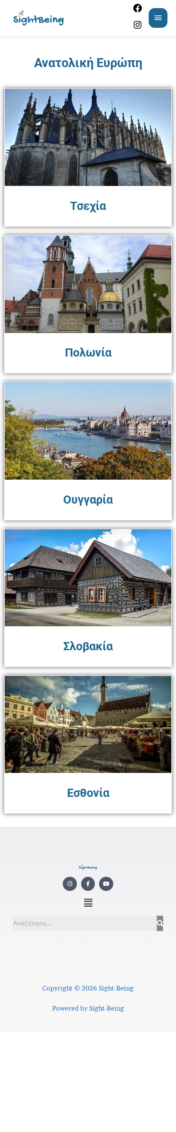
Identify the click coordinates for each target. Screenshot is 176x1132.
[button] (88, 903)
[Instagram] (137, 28)
